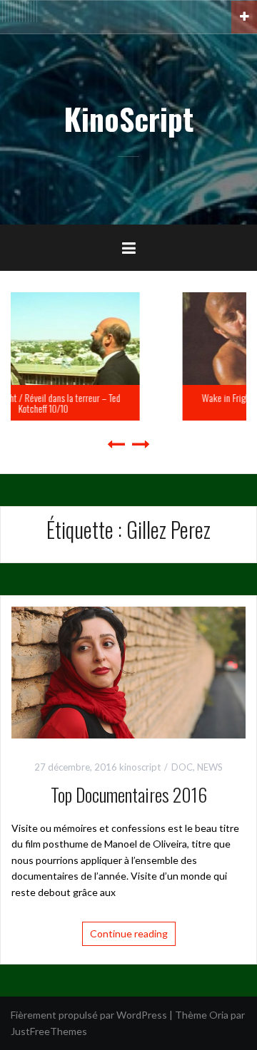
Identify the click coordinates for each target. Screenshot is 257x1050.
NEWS (210, 767)
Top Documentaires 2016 (129, 794)
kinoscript (140, 767)
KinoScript (128, 118)
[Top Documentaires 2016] (128, 671)
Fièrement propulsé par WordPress (89, 1015)
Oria (218, 1015)
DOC (182, 767)
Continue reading (129, 933)
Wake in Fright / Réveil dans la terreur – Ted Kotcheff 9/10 (155, 403)
